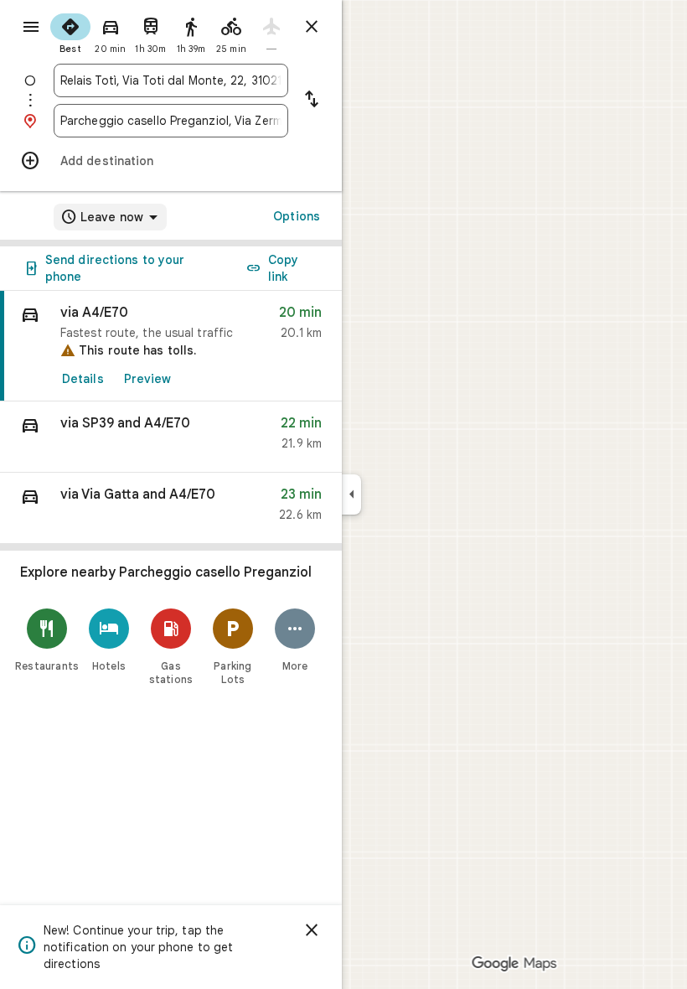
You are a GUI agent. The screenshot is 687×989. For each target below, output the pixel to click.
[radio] (70, 32)
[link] (171, 346)
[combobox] (171, 80)
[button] (171, 437)
